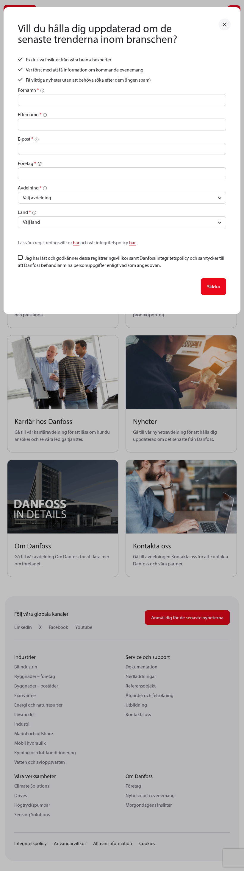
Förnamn (28, 90)
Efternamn (30, 114)
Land (24, 212)
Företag (27, 163)
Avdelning (30, 188)
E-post (25, 139)
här (76, 242)
